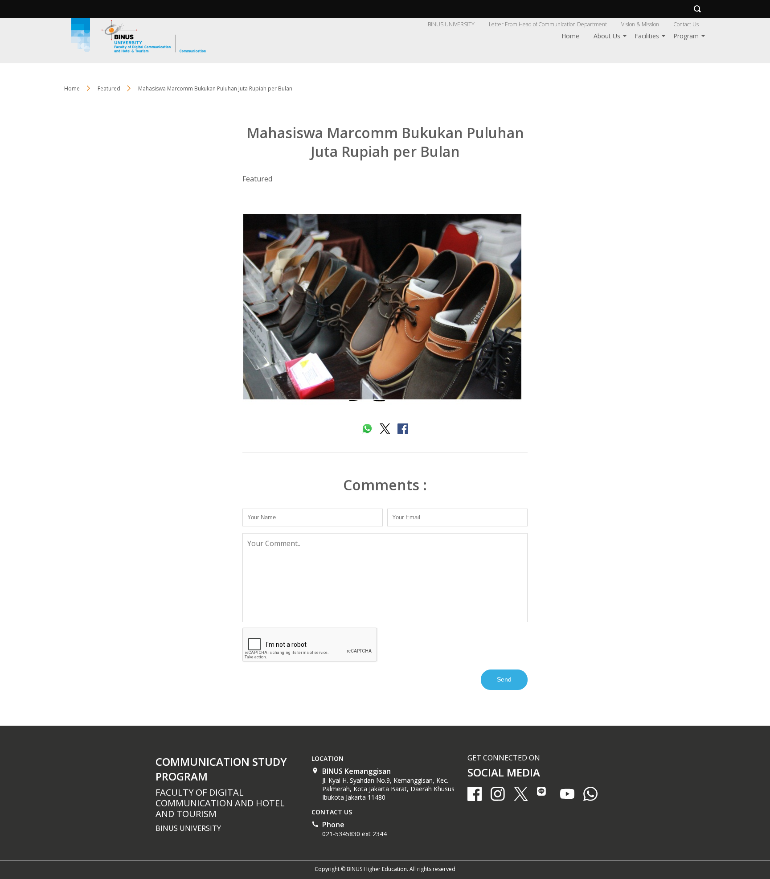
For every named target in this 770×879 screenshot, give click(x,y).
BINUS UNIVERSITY (451, 24)
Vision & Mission (640, 24)
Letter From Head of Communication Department (548, 24)
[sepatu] (385, 309)
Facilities (647, 36)
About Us (607, 36)
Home (570, 36)
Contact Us (686, 24)
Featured (257, 178)
